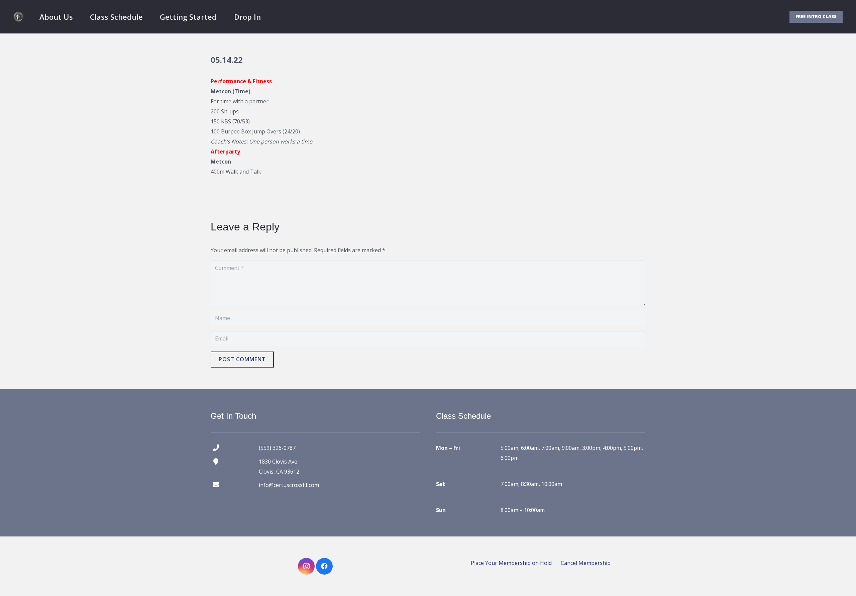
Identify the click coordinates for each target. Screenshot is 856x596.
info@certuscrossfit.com (289, 485)
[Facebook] (324, 566)
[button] (80, 16)
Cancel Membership (586, 563)
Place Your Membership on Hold (511, 563)
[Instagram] (306, 566)
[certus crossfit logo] (18, 17)
